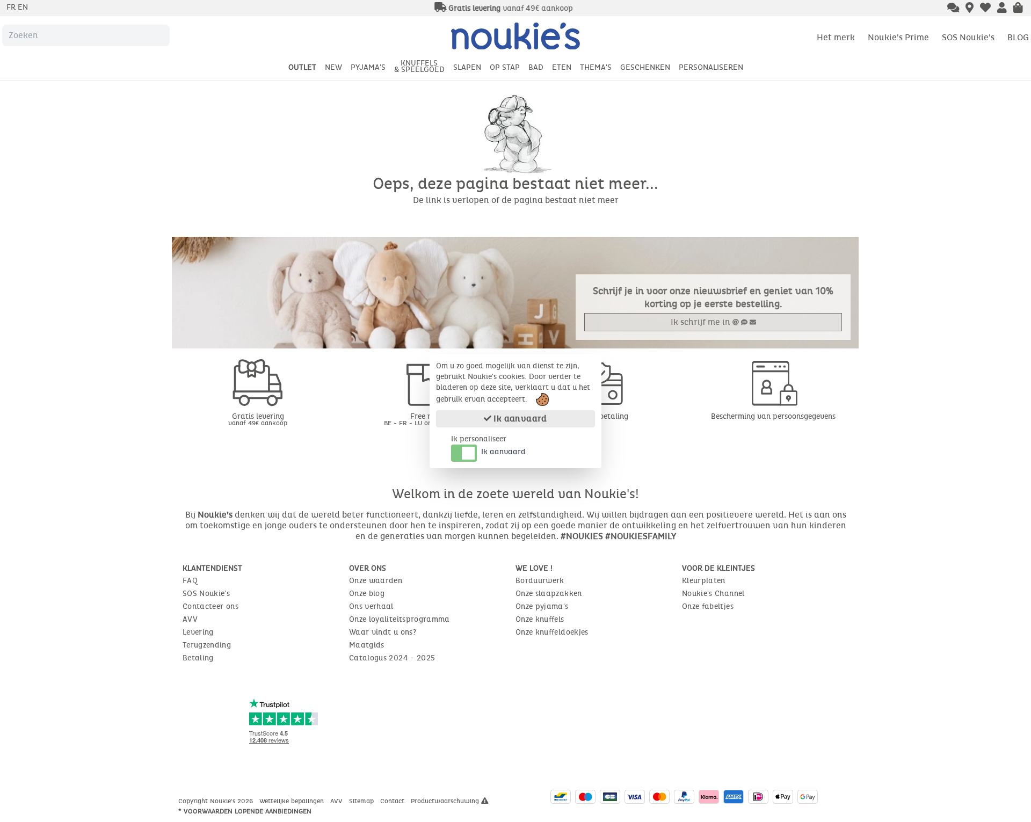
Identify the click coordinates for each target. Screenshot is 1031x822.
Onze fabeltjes (708, 606)
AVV (190, 619)
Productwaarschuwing (446, 801)
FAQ (190, 580)
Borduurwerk (540, 580)
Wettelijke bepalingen (292, 801)
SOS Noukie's (968, 37)
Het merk (836, 37)
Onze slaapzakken (549, 593)
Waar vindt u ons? (382, 632)
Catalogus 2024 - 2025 (392, 658)
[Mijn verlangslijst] (985, 8)
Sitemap (362, 801)
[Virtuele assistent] (953, 8)
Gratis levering (257, 419)
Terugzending (207, 645)
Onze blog (366, 593)
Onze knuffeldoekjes (552, 632)
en (23, 7)
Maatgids (366, 645)
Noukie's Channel (713, 593)
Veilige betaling (601, 416)
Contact (393, 801)
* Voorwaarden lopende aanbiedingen (244, 811)
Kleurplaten (703, 580)
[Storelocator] (969, 8)
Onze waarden (375, 580)
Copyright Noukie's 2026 (216, 801)
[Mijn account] (1002, 8)
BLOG (1018, 37)
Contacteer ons (210, 606)
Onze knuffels (540, 619)
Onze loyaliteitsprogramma (399, 619)
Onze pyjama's (542, 606)
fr (12, 7)
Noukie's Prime (898, 37)
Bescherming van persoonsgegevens (773, 416)
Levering (198, 632)
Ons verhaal (371, 606)
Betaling (198, 658)
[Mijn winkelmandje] (1018, 8)
